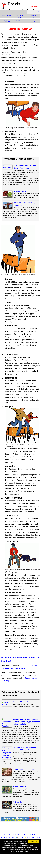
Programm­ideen (7, 15)
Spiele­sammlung (34, 11)
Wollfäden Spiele (20, 191)
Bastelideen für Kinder (20, 16)
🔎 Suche (33, 834)
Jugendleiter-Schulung (7, 20)
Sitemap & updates (20, 11)
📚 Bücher (19, 837)
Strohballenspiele (19, 786)
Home (7, 11)
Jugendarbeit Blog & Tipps (34, 20)
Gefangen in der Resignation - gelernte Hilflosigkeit (24, 748)
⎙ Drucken (25, 834)
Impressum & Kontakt (8, 837)
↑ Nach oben (16, 834)
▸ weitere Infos (27, 851)
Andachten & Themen (34, 16)
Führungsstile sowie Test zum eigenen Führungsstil (25, 166)
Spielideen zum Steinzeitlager (24, 769)
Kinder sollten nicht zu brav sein (25, 702)
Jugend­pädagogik (20, 20)
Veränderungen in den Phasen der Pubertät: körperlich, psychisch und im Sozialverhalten (26, 721)
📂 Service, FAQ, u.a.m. (32, 837)
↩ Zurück (7, 834)
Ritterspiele (17, 802)
